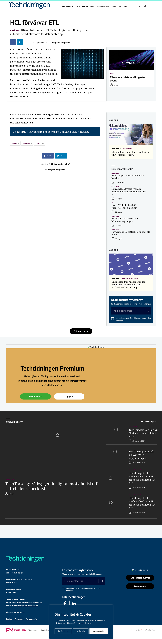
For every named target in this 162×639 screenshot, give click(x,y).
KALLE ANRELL (12, 593)
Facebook (65, 604)
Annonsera (19, 619)
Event (114, 6)
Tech (78, 6)
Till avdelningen (148, 422)
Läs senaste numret (140, 577)
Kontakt (9, 619)
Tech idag (123, 6)
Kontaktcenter (88, 6)
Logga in (69, 396)
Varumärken (33, 630)
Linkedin (74, 604)
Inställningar (63, 631)
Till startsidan (81, 331)
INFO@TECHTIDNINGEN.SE (28, 605)
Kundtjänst (45, 630)
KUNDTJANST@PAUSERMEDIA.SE (29, 602)
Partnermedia (31, 619)
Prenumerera (67, 6)
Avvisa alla (81, 631)
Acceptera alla (98, 631)
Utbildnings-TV (103, 6)
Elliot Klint (11, 583)
